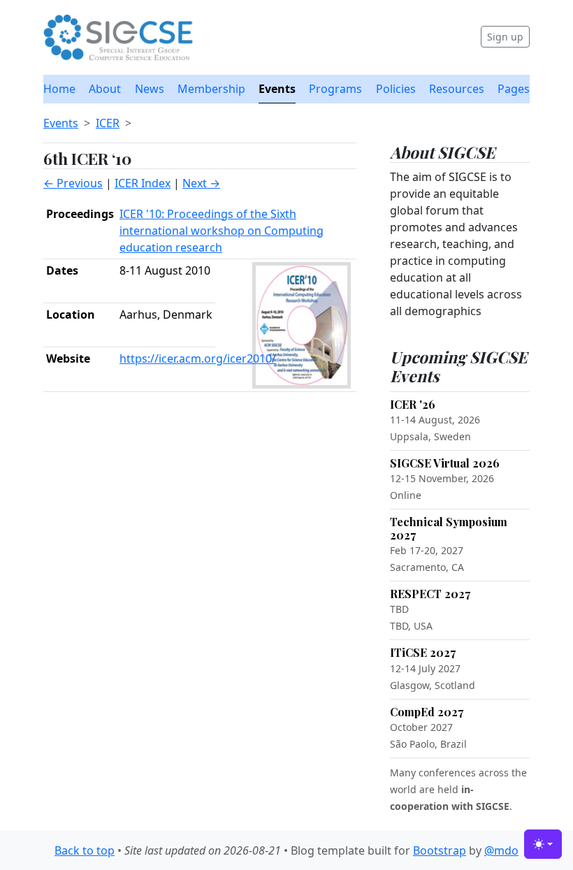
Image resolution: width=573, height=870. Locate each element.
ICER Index (143, 183)
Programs (335, 88)
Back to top (85, 850)
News (149, 88)
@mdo (501, 850)
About (105, 88)
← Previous (73, 183)
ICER (107, 123)
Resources (456, 88)
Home (59, 88)
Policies (396, 88)
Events (277, 88)
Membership (211, 88)
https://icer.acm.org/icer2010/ (197, 358)
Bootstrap (439, 850)
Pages (514, 88)
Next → (201, 183)
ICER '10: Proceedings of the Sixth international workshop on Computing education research (221, 230)
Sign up (505, 36)
